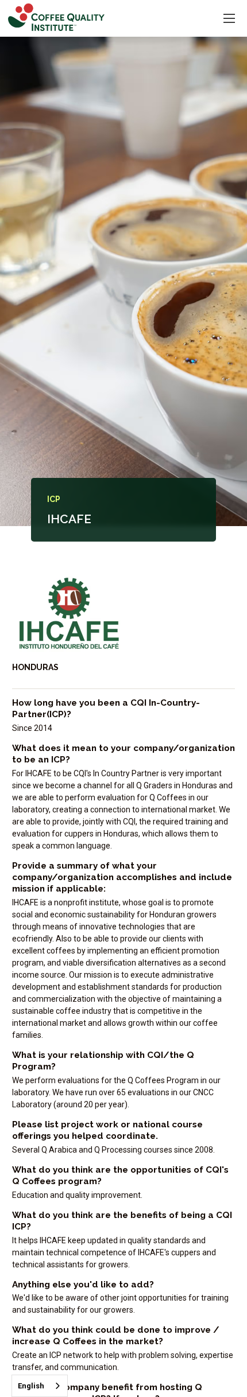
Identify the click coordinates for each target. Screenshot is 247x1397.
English (31, 1386)
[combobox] (39, 1386)
